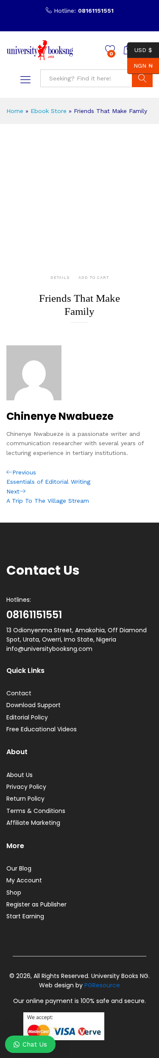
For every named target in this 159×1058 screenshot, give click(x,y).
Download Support (33, 705)
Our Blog (18, 868)
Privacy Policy (26, 786)
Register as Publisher (36, 904)
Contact (18, 693)
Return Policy (25, 798)
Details (60, 278)
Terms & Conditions (35, 811)
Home (14, 110)
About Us (19, 775)
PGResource (102, 985)
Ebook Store (49, 110)
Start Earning (25, 916)
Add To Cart (93, 278)
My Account (24, 880)
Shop (13, 892)
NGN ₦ (140, 65)
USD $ (139, 49)
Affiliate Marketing (33, 822)
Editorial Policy (27, 717)
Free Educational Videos (41, 729)
